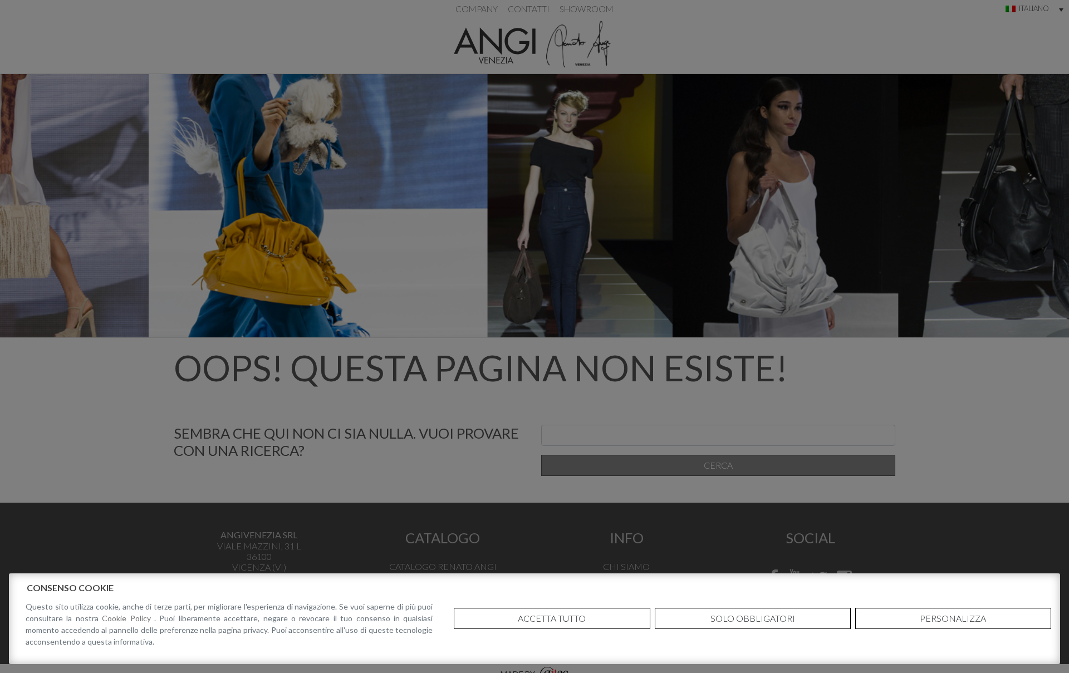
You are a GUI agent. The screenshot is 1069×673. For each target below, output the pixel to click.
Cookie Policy (128, 618)
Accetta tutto (552, 618)
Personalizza (953, 618)
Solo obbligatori (752, 618)
